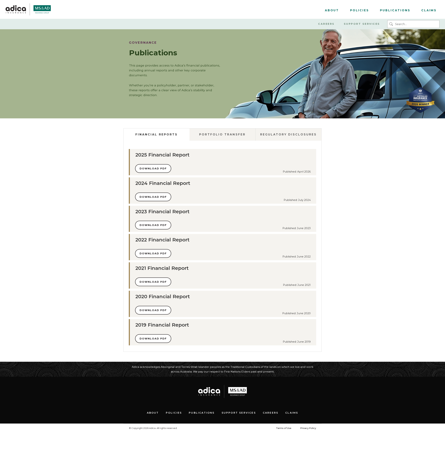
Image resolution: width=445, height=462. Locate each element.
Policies (359, 10)
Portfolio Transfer (222, 134)
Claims (429, 10)
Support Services (362, 23)
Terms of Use (283, 428)
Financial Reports (156, 134)
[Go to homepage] (28, 9)
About (332, 10)
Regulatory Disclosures (288, 134)
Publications (395, 10)
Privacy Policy (308, 428)
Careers (326, 23)
